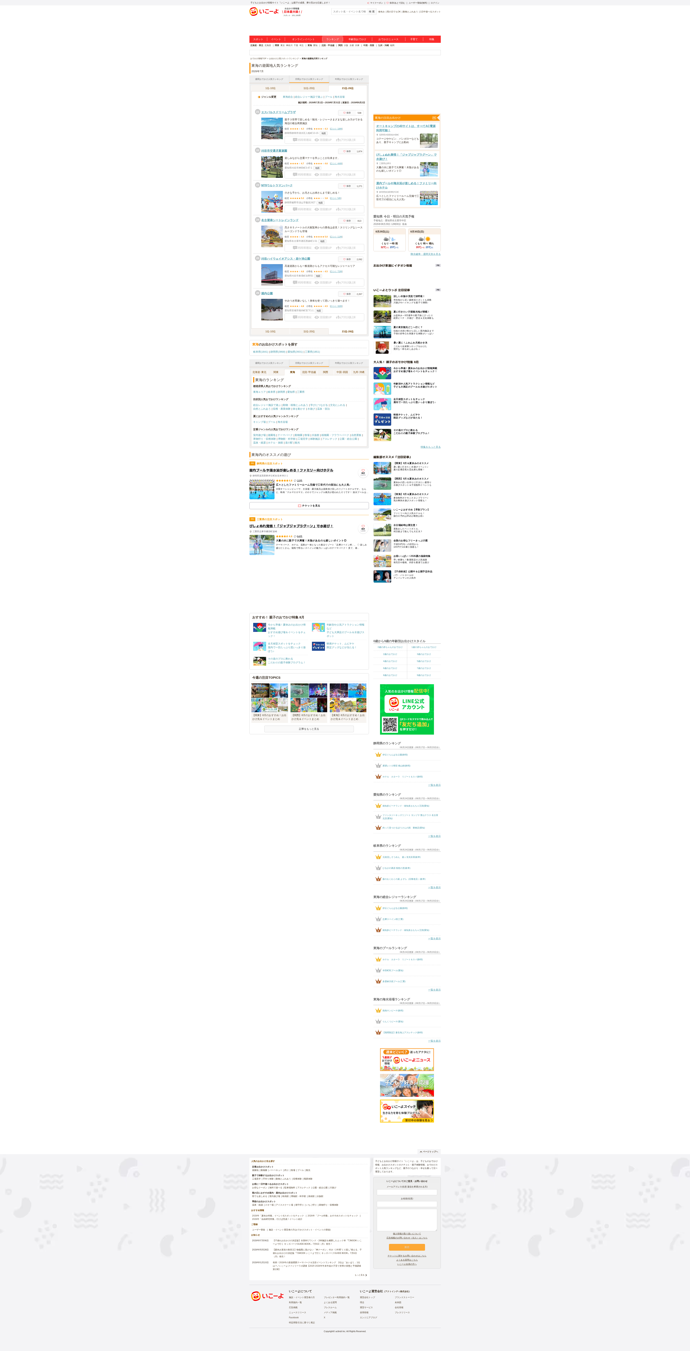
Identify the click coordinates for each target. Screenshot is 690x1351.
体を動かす (299, 408)
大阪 (346, 45)
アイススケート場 (284, 1205)
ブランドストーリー (404, 1297)
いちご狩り (311, 1205)
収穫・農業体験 (282, 408)
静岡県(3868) (278, 351)
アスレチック (329, 438)
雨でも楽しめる (259, 1196)
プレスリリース (402, 1312)
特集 (431, 39)
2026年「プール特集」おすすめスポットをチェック (333, 1215)
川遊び (333, 1187)
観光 (297, 442)
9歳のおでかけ (424, 675)
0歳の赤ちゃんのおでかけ (390, 647)
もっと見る (360, 1275)
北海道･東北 (259, 372)
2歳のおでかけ (390, 654)
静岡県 (281, 391)
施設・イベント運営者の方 (302, 1297)
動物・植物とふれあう (295, 405)
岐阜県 (271, 391)
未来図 (398, 1302)
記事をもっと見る (309, 728)
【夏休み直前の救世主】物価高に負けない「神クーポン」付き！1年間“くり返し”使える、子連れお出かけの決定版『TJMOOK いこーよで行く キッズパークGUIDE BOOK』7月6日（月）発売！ (317, 1253)
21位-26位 (348, 88)
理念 (362, 1302)
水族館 (315, 435)
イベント (276, 39)
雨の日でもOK (394, 11)
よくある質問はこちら (407, 1260)
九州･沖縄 (358, 372)
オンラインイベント (303, 39)
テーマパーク (285, 435)
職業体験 (308, 1179)
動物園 (298, 435)
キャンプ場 (259, 421)
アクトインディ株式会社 (397, 1291)
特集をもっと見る (431, 446)
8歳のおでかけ (390, 675)
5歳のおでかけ (424, 661)
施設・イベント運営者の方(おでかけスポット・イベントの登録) (300, 1229)
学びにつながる (319, 405)
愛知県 (291, 391)
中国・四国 (368, 45)
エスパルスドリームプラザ (278, 112)
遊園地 (271, 435)
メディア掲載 (330, 1312)
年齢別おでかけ (357, 39)
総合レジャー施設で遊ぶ (309, 96)
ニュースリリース (297, 1312)
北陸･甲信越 (309, 372)
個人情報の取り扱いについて (407, 1233)
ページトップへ (430, 1151)
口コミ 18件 (336, 129)
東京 (282, 45)
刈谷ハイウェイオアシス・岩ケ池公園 (285, 258)
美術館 (311, 1196)
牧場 (307, 435)
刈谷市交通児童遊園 (274, 150)
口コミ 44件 (336, 163)
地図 (323, 133)
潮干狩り (299, 1205)
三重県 (301, 391)
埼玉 (301, 45)
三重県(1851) (312, 351)
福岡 (392, 45)
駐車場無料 (289, 1187)
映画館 (285, 1196)
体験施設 (315, 438)
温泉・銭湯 (259, 442)
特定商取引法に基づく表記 (302, 1322)
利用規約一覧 (295, 1302)
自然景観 (356, 435)
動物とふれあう (410, 11)
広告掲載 (293, 1307)
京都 (351, 45)
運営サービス (366, 1307)
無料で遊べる (275, 1187)
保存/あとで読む (397, 3)
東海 (310, 45)
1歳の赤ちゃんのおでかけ (423, 647)
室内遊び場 (259, 435)
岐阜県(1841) (260, 351)
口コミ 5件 (335, 198)
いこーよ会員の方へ (407, 1264)
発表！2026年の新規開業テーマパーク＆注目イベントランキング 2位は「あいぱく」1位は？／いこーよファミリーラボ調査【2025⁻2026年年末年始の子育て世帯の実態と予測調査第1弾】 (317, 1266)
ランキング (332, 39)
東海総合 (288, 96)
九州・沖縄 (383, 45)
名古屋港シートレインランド (280, 220)
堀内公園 (267, 293)
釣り (286, 1170)
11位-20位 (309, 88)
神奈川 (289, 45)
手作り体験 (268, 1179)
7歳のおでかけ (424, 668)
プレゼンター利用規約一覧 (337, 1297)
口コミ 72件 (336, 271)
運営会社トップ (367, 1297)
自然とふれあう (262, 408)
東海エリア (259, 391)
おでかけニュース (388, 39)
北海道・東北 (256, 45)
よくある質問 (330, 1302)
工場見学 (303, 438)
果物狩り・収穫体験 (264, 438)
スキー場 (269, 1205)
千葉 (296, 45)
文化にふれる (337, 405)
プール (328, 96)
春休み (381, 11)
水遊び (311, 408)
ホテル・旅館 (275, 442)
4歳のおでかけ (390, 661)
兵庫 (357, 45)
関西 (340, 45)
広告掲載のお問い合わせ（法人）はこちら (407, 1238)
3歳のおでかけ (424, 654)
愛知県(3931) (295, 351)
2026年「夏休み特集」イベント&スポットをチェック (278, 1215)
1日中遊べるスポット (430, 11)
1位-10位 (270, 88)
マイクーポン (376, 3)
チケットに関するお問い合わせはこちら (407, 1256)
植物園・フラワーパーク (335, 435)
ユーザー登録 (258, 1229)
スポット (258, 39)
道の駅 (289, 442)
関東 (277, 45)
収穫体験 (297, 1179)
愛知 (315, 45)
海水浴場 (340, 96)
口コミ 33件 (336, 306)
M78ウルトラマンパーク (277, 185)
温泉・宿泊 (323, 408)
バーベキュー (275, 1170)
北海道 (267, 45)
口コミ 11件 (336, 237)
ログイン (435, 3)
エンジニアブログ (368, 1317)
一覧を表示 (434, 785)
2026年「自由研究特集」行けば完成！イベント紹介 (277, 1219)
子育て (414, 39)
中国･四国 (342, 372)
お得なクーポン (259, 1187)
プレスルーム (330, 1307)
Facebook (294, 1317)
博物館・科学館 (287, 438)
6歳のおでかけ (390, 668)
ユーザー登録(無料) (418, 3)
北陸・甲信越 (327, 45)
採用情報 (364, 1312)
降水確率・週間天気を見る (426, 254)
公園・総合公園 (348, 438)
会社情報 (399, 1307)
